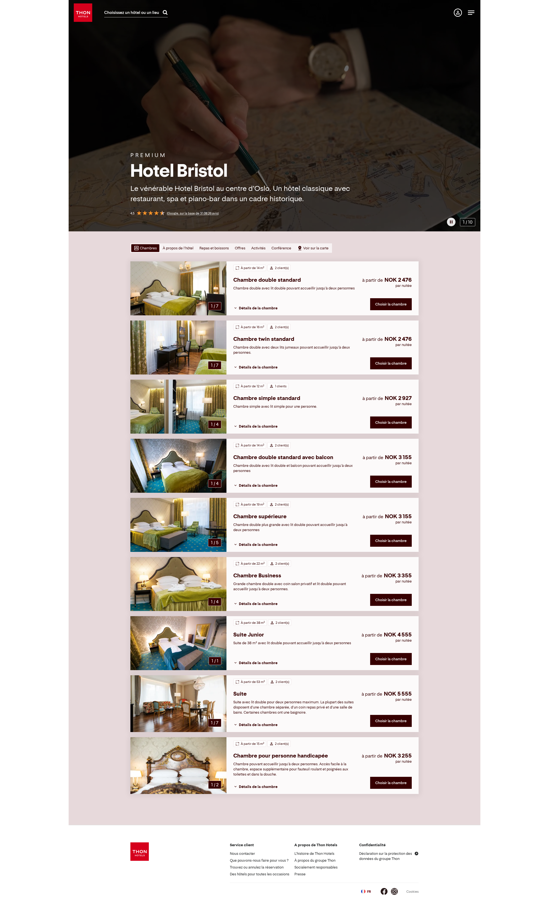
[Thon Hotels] (83, 12)
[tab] (144, 248)
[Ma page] (458, 13)
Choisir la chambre (391, 304)
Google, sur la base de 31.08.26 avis (193, 213)
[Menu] (471, 13)
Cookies (412, 891)
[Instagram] (394, 891)
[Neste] (475, 116)
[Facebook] (384, 891)
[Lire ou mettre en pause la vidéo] (451, 222)
